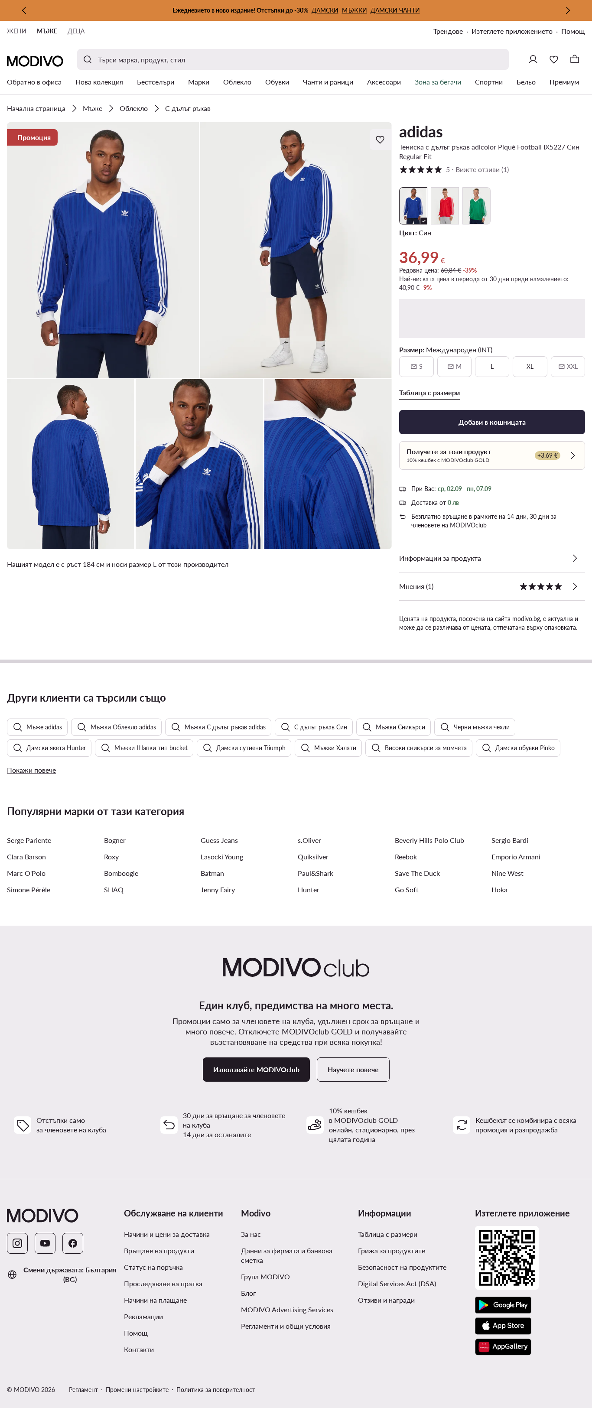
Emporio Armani (515, 856)
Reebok (406, 856)
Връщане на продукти (159, 1250)
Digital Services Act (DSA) (397, 1283)
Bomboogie (121, 873)
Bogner (115, 840)
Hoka (499, 889)
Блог (248, 1293)
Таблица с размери (387, 1234)
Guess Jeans (219, 840)
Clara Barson (26, 856)
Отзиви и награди (386, 1300)
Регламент (83, 1389)
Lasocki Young (222, 856)
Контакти (139, 1349)
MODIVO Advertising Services (287, 1309)
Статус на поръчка (153, 1267)
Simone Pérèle (28, 889)
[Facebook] (72, 1243)
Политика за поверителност (215, 1389)
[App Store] (503, 1326)
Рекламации (143, 1316)
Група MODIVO (265, 1276)
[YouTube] (45, 1243)
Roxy (111, 856)
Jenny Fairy (218, 889)
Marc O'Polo (26, 873)
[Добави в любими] (381, 139)
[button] (103, 250)
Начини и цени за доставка (167, 1234)
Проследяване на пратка (163, 1283)
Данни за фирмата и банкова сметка (286, 1255)
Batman (212, 873)
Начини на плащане (155, 1300)
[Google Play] (503, 1305)
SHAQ (114, 889)
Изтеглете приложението (512, 31)
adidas (421, 131)
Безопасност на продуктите (402, 1267)
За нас (251, 1234)
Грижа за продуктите (391, 1250)
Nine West (507, 873)
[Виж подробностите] (574, 558)
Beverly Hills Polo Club (429, 840)
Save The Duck (417, 873)
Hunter (308, 889)
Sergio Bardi (509, 840)
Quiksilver (313, 856)
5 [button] (454, 169)
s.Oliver (309, 840)
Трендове (448, 31)
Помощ (573, 31)
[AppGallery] (503, 1347)
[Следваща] (567, 10)
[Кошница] (574, 59)
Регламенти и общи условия (286, 1326)
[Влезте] (533, 59)
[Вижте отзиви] (574, 586)
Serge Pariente (29, 840)
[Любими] (553, 59)
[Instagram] (17, 1243)
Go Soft (407, 889)
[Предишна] (24, 10)
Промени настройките (137, 1389)
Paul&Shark (315, 873)
